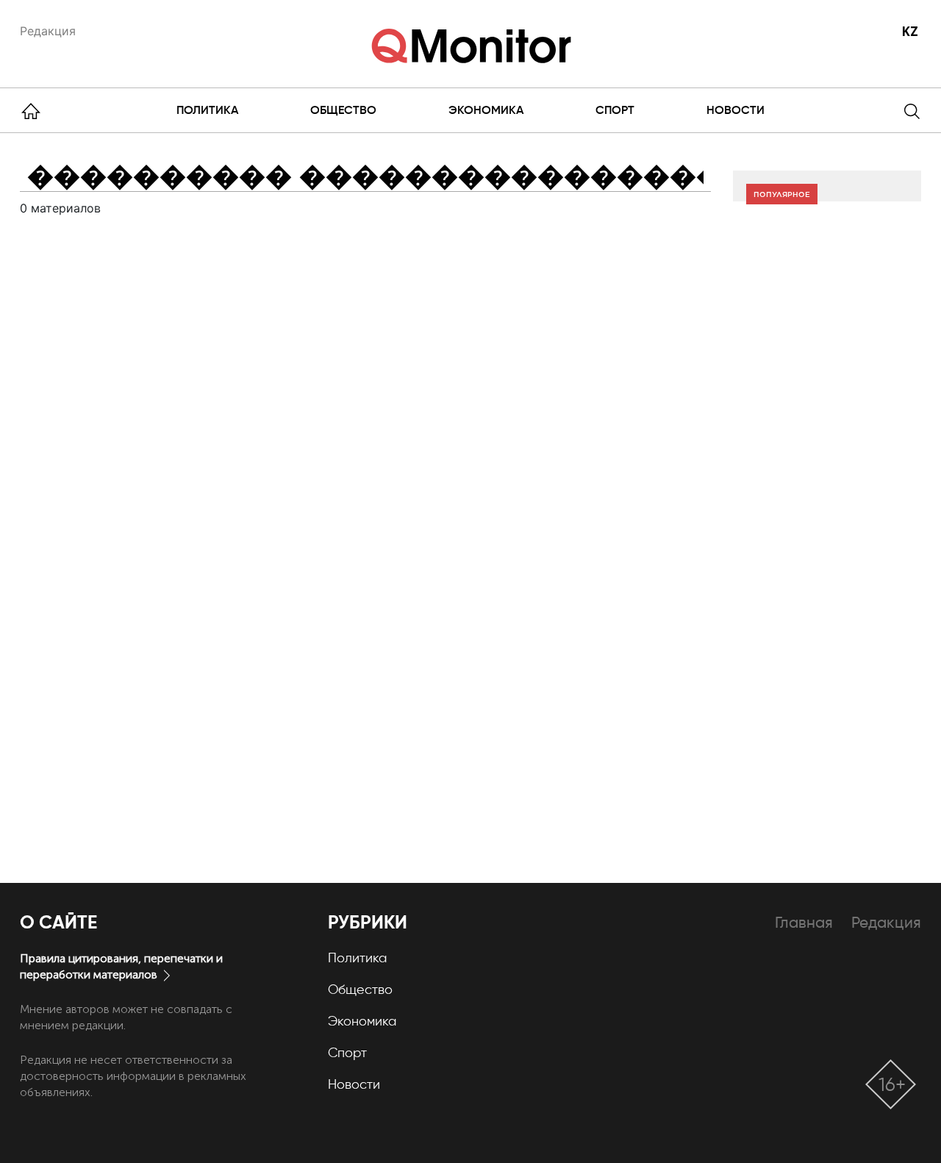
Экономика (485, 110)
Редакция (48, 31)
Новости (735, 110)
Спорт (614, 110)
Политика (207, 110)
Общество (343, 110)
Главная (804, 922)
